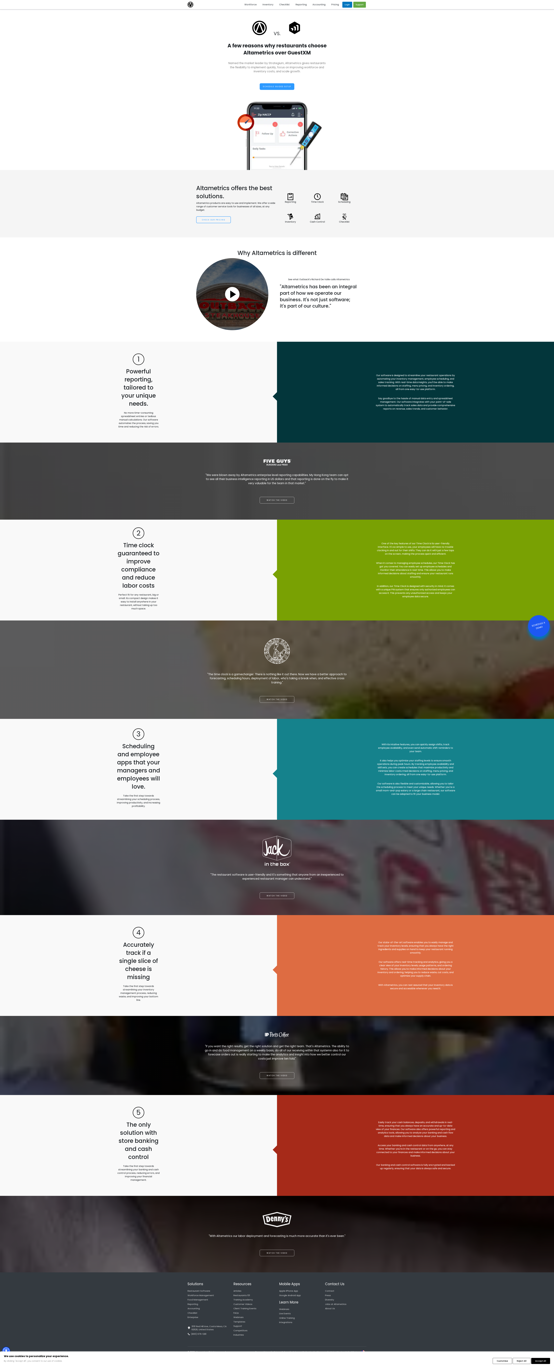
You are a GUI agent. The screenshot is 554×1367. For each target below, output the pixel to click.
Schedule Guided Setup (277, 86)
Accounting (194, 1308)
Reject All (521, 1361)
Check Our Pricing (213, 220)
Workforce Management (201, 1295)
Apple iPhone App (288, 1290)
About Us (330, 1308)
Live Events (285, 1313)
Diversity (329, 1299)
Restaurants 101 (241, 1295)
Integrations (285, 1322)
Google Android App (290, 1295)
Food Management (198, 1299)
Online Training (287, 1317)
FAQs (236, 1312)
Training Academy (243, 1299)
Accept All (540, 1361)
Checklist (192, 1312)
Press (328, 1295)
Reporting (193, 1304)
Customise (502, 1361)
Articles (237, 1290)
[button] (6, 1351)
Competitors (240, 1330)
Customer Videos (242, 1304)
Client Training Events (244, 1308)
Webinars (238, 1317)
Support (237, 1326)
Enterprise (193, 1317)
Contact (329, 1290)
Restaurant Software (199, 1290)
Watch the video (277, 500)
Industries (238, 1334)
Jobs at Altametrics (335, 1304)
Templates (239, 1321)
